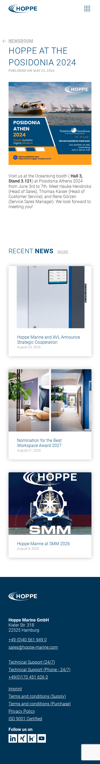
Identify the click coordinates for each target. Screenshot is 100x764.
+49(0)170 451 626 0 (28, 677)
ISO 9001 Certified (25, 718)
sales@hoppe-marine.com (33, 647)
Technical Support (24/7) (32, 662)
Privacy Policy (22, 711)
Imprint (15, 688)
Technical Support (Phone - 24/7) (39, 669)
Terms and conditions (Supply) (37, 696)
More (63, 252)
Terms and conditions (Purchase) (40, 703)
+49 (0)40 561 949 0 (28, 639)
